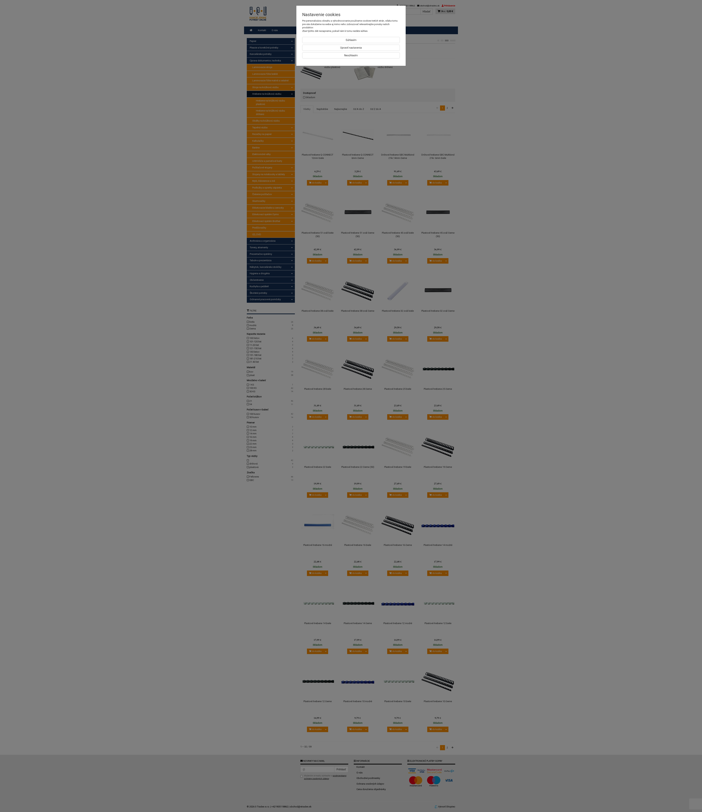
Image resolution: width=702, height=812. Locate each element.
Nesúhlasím (351, 55)
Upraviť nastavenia (351, 47)
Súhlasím (351, 40)
